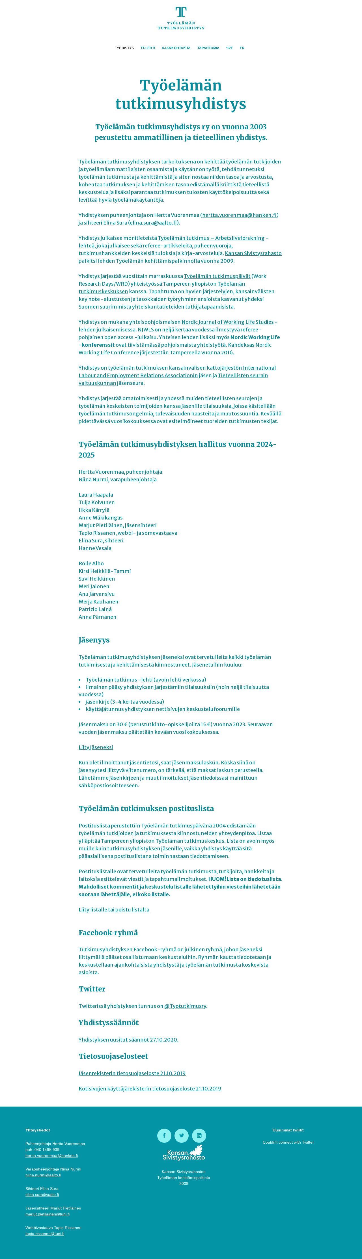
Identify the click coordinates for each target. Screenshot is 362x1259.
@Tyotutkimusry (185, 1006)
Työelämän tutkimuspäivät (217, 276)
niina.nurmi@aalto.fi (43, 1175)
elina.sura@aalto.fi (153, 222)
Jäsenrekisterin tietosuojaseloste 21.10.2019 (132, 1073)
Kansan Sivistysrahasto (253, 253)
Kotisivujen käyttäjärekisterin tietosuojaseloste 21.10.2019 (150, 1088)
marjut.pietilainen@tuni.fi (47, 1214)
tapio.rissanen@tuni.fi (44, 1233)
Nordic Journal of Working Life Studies (228, 322)
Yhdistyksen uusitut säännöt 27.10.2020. (128, 1039)
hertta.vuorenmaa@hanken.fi (239, 215)
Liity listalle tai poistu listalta (114, 909)
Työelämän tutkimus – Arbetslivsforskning (211, 238)
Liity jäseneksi (96, 747)
